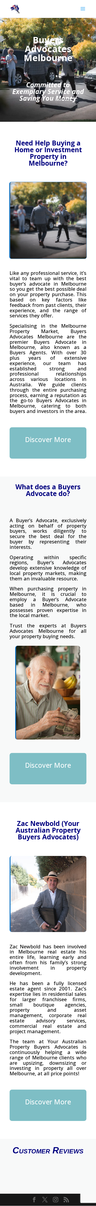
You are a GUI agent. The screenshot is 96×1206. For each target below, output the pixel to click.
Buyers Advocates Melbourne (48, 334)
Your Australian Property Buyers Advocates (48, 1044)
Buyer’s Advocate (36, 520)
